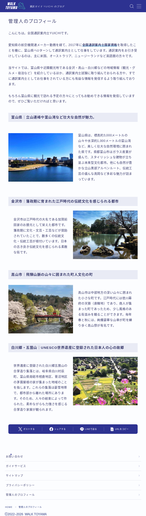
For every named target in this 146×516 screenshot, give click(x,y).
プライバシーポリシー (20, 485)
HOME (8, 507)
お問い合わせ (14, 456)
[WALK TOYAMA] (15, 6)
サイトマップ (14, 475)
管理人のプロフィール (20, 494)
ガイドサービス (16, 466)
